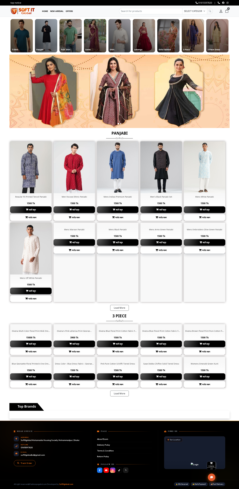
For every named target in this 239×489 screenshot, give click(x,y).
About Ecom (102, 439)
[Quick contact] (211, 477)
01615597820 (205, 2)
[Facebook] (99, 470)
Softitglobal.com (66, 484)
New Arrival (56, 11)
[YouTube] (106, 470)
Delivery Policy (103, 445)
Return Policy (103, 456)
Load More (119, 307)
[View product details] (31, 167)
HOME (45, 11)
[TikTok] (119, 470)
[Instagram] (112, 470)
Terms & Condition (105, 450)
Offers (69, 11)
